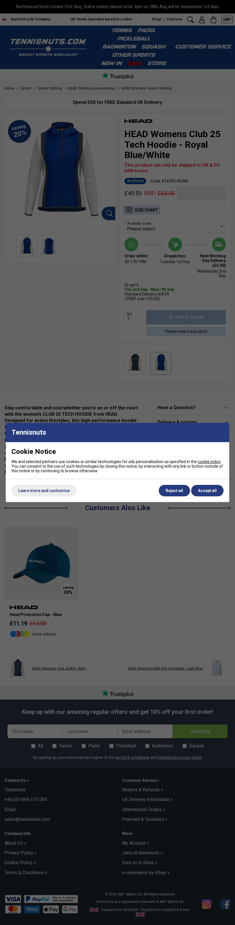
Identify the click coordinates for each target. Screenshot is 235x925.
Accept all (207, 490)
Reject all (174, 490)
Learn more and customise (44, 490)
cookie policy (209, 461)
